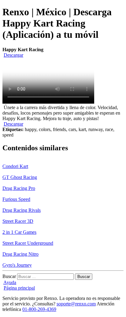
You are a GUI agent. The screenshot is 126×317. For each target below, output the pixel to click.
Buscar (9, 276)
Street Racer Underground (27, 243)
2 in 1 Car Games (19, 232)
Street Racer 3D (17, 221)
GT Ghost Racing (19, 177)
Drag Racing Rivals (21, 210)
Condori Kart (15, 166)
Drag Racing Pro (18, 188)
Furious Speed (16, 199)
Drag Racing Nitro (20, 254)
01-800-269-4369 (39, 309)
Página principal (19, 287)
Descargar (13, 55)
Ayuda (9, 282)
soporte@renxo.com (76, 303)
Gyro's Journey (17, 265)
